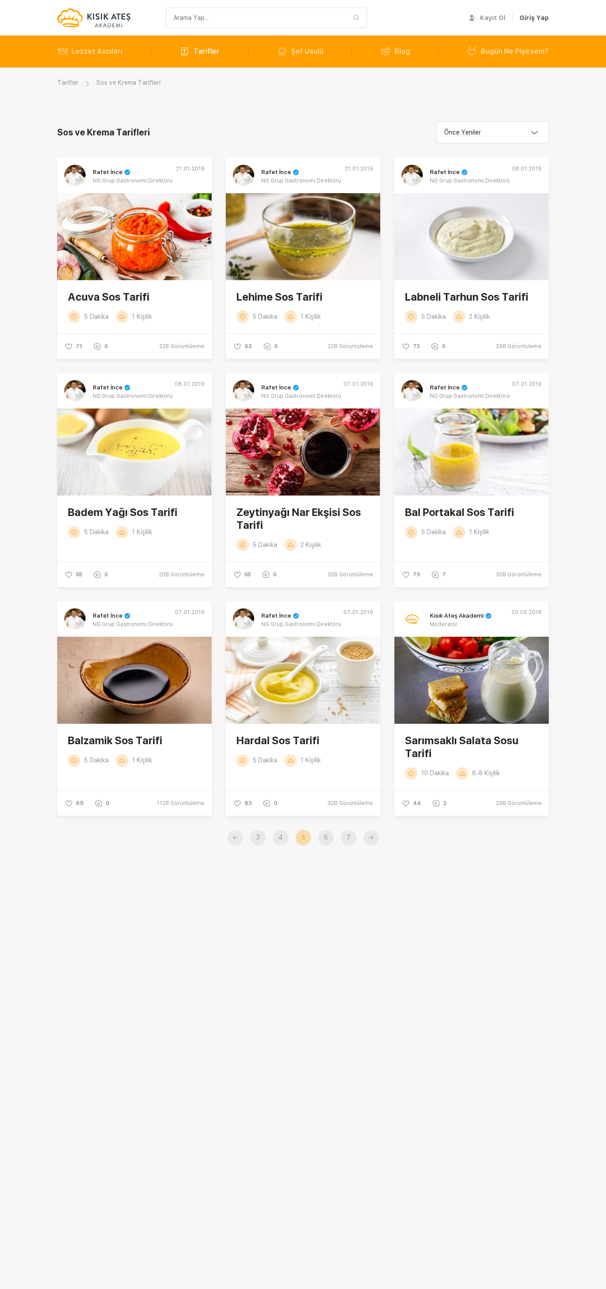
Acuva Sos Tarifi (109, 296)
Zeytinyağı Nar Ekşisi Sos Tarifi (298, 518)
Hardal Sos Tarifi (277, 740)
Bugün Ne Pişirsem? (515, 51)
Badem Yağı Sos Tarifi (122, 512)
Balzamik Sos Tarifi (115, 740)
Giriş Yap (534, 17)
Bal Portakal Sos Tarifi (459, 512)
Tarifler (206, 51)
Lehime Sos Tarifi (279, 296)
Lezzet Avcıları (96, 51)
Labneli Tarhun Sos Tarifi (466, 296)
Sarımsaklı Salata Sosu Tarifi (462, 747)
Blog (402, 51)
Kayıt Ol (492, 17)
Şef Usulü (307, 51)
